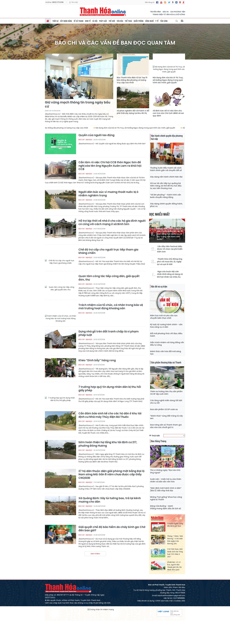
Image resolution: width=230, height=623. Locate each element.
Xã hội (94, 20)
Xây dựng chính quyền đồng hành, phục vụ (166, 204)
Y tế (156, 20)
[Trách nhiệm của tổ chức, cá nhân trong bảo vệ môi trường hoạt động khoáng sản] (60, 313)
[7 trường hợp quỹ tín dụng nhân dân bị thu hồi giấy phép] (60, 395)
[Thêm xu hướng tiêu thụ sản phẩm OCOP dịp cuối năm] (167, 377)
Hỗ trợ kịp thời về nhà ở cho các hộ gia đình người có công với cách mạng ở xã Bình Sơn (112, 222)
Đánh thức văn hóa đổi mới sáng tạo (165, 352)
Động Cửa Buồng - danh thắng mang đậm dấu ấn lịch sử (165, 507)
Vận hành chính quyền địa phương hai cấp (167, 137)
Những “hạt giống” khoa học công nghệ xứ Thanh (166, 498)
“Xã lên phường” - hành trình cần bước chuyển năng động (165, 195)
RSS (183, 601)
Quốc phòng (139, 20)
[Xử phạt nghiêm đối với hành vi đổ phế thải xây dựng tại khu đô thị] (133, 97)
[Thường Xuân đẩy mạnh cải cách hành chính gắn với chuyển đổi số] (167, 154)
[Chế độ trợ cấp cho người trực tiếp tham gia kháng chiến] (60, 257)
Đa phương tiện (177, 11)
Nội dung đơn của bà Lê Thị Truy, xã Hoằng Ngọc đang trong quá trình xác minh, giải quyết (168, 80)
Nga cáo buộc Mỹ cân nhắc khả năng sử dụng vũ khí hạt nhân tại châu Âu (170, 274)
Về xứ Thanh (78, 20)
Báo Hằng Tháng (158, 441)
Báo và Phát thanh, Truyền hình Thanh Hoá (68, 587)
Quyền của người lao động (96, 135)
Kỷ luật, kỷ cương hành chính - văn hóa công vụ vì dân (166, 325)
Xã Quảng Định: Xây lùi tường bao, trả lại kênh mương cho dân (109, 500)
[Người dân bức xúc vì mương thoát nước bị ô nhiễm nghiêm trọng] (60, 200)
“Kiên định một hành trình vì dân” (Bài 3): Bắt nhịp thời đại (165, 489)
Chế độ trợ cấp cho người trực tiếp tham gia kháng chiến (108, 251)
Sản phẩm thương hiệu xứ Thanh (166, 362)
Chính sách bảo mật (164, 601)
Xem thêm (95, 553)
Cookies (177, 601)
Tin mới (74, 2)
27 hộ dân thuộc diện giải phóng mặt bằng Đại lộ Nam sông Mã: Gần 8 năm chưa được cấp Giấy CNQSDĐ (111, 474)
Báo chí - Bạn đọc (85, 140)
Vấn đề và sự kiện (159, 286)
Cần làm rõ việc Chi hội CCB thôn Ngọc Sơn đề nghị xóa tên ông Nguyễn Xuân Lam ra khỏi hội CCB (109, 166)
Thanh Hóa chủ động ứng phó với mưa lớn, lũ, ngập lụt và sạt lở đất (169, 262)
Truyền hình (155, 11)
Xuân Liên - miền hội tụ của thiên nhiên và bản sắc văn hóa (165, 480)
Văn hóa (120, 20)
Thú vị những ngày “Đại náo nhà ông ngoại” (165, 471)
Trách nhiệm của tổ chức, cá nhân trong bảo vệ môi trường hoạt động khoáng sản (110, 306)
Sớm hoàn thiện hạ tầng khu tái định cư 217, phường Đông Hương (107, 444)
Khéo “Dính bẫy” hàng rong (97, 360)
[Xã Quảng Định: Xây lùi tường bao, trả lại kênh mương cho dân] (60, 506)
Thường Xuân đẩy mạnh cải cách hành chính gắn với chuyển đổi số (166, 169)
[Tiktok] (172, 2)
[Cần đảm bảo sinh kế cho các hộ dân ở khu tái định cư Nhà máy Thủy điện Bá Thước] (60, 421)
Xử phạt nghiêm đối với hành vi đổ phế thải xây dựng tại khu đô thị (133, 111)
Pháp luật (103, 20)
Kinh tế (88, 20)
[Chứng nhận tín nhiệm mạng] (101, 609)
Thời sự (55, 20)
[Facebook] (157, 2)
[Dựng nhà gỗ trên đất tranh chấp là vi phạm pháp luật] (60, 339)
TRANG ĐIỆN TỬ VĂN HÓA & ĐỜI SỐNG (169, 14)
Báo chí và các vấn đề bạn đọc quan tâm (115, 42)
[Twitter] (169, 2)
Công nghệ (149, 20)
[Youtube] (161, 2)
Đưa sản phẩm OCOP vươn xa (164, 409)
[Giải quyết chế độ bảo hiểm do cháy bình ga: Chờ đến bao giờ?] (60, 535)
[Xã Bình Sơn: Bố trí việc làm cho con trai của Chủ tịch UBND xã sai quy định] (169, 97)
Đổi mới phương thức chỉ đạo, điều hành (166, 334)
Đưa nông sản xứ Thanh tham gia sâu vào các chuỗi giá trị (166, 426)
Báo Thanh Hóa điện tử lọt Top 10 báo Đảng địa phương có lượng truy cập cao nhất (132, 80)
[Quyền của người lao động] (60, 144)
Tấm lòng (164, 20)
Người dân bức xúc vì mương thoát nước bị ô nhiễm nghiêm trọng (108, 193)
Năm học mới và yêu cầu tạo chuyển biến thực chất (163, 316)
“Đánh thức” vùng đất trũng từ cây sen (166, 417)
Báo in (166, 11)
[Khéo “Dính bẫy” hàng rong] (60, 368)
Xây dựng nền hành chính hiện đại (166, 177)
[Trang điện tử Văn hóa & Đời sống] (176, 2)
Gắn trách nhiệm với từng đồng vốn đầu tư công (167, 343)
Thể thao (128, 20)
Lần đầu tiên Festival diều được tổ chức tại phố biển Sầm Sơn (169, 249)
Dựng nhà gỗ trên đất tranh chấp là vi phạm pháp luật (108, 333)
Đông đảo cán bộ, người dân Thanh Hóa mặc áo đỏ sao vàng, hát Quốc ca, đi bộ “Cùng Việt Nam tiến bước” (170, 234)
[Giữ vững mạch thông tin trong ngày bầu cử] (79, 76)
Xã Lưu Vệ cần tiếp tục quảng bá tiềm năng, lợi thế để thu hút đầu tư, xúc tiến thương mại (165, 186)
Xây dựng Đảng (66, 20)
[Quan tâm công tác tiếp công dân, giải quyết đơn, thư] (60, 284)
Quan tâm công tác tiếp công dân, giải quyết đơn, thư (108, 278)
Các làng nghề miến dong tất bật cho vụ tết (166, 401)
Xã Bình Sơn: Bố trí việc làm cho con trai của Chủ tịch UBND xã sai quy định (168, 113)
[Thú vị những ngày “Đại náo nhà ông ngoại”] (167, 456)
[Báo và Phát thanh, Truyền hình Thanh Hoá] (103, 11)
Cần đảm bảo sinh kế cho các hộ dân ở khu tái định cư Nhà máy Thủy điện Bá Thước (109, 415)
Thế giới (112, 20)
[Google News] (165, 2)
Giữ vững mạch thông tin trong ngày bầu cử (77, 104)
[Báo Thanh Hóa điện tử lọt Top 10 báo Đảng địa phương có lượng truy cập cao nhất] (133, 64)
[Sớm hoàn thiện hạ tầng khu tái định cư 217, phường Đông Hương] (60, 450)
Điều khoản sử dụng (145, 601)
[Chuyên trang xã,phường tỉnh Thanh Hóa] (180, 2)
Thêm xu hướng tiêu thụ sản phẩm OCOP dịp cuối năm (166, 392)
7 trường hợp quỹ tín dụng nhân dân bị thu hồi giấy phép (109, 388)
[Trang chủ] (48, 21)
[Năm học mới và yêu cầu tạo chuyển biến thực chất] (167, 301)
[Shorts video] (183, 2)
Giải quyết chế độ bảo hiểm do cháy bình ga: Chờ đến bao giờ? (111, 528)
